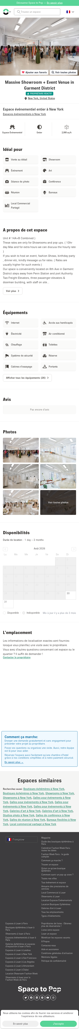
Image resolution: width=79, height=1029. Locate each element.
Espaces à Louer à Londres (18, 950)
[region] (39, 700)
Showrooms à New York (59, 793)
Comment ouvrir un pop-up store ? (57, 874)
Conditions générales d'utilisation (57, 953)
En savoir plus (20, 1023)
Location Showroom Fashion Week (22, 973)
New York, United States (41, 98)
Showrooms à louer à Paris (18, 933)
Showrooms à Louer (50, 896)
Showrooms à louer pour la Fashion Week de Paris (18, 978)
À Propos (45, 941)
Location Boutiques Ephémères (55, 904)
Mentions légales (49, 957)
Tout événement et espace (53, 882)
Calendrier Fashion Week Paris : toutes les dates (56, 849)
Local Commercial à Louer (53, 892)
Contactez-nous (48, 945)
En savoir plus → (14, 762)
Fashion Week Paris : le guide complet (55, 855)
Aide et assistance (50, 949)
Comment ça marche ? (52, 860)
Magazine (45, 837)
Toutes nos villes (49, 878)
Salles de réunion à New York (27, 819)
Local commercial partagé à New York (33, 824)
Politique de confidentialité (53, 961)
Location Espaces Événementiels (56, 900)
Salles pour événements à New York (31, 802)
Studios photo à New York (18, 815)
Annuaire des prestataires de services (54, 887)
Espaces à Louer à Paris (17, 923)
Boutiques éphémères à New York (43, 788)
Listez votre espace (50, 930)
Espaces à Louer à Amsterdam (20, 966)
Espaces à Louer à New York (19, 954)
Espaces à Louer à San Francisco (21, 958)
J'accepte (58, 1023)
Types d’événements (50, 916)
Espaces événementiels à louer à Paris (21, 938)
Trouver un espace (49, 864)
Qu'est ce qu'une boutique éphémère (53, 869)
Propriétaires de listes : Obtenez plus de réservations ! (56, 924)
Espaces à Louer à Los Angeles (20, 962)
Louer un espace (49, 933)
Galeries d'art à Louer (51, 908)
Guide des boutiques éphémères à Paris (57, 842)
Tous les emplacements (52, 912)
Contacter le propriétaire (16, 657)
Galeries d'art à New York (25, 810)
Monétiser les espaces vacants (55, 937)
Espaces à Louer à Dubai (17, 969)
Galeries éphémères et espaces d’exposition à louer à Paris (20, 945)
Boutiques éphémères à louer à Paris (20, 928)
